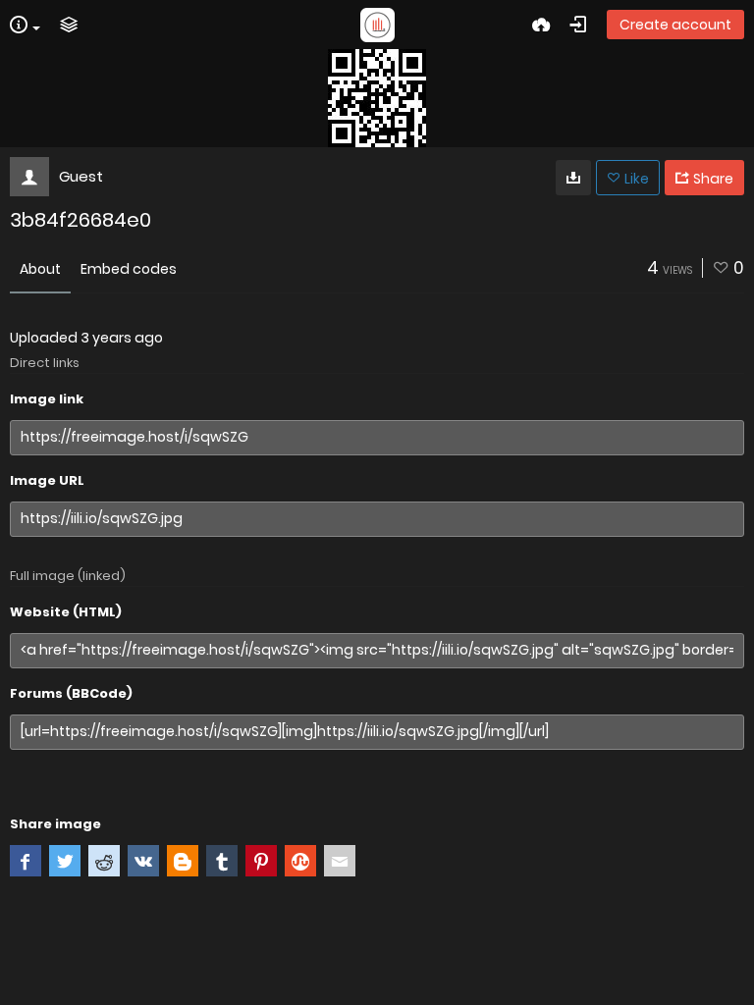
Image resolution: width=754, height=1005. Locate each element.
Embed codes (129, 269)
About (40, 269)
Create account (675, 24)
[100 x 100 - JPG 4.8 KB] (573, 177)
